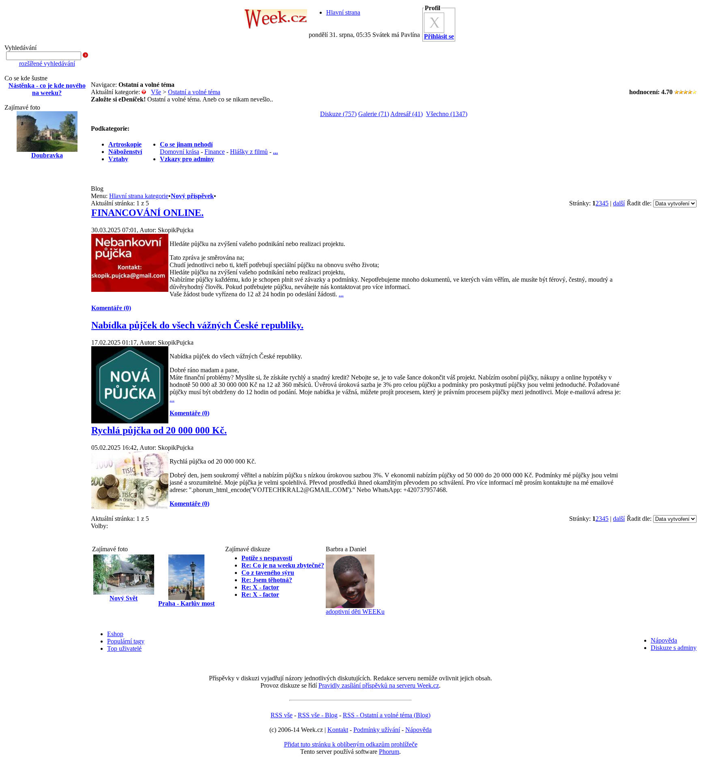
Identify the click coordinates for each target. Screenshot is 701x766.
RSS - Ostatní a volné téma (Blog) (386, 715)
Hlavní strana (343, 12)
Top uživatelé (124, 648)
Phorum (389, 751)
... (341, 294)
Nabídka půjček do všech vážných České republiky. (197, 325)
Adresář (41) (406, 113)
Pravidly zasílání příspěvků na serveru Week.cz (378, 685)
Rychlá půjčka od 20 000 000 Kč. (159, 430)
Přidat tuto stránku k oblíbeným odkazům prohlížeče (350, 744)
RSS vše (281, 715)
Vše (156, 91)
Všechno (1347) (446, 113)
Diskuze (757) (338, 113)
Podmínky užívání (376, 729)
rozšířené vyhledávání (47, 63)
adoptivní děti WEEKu (355, 611)
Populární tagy (125, 641)
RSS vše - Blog (318, 715)
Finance (214, 151)
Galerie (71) (373, 113)
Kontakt (337, 729)
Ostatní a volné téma (194, 91)
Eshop (115, 633)
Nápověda (664, 640)
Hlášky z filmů (249, 151)
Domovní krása (179, 151)
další (619, 203)
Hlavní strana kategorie (138, 195)
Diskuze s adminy (674, 647)
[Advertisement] (47, 295)
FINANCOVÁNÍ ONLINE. (147, 212)
